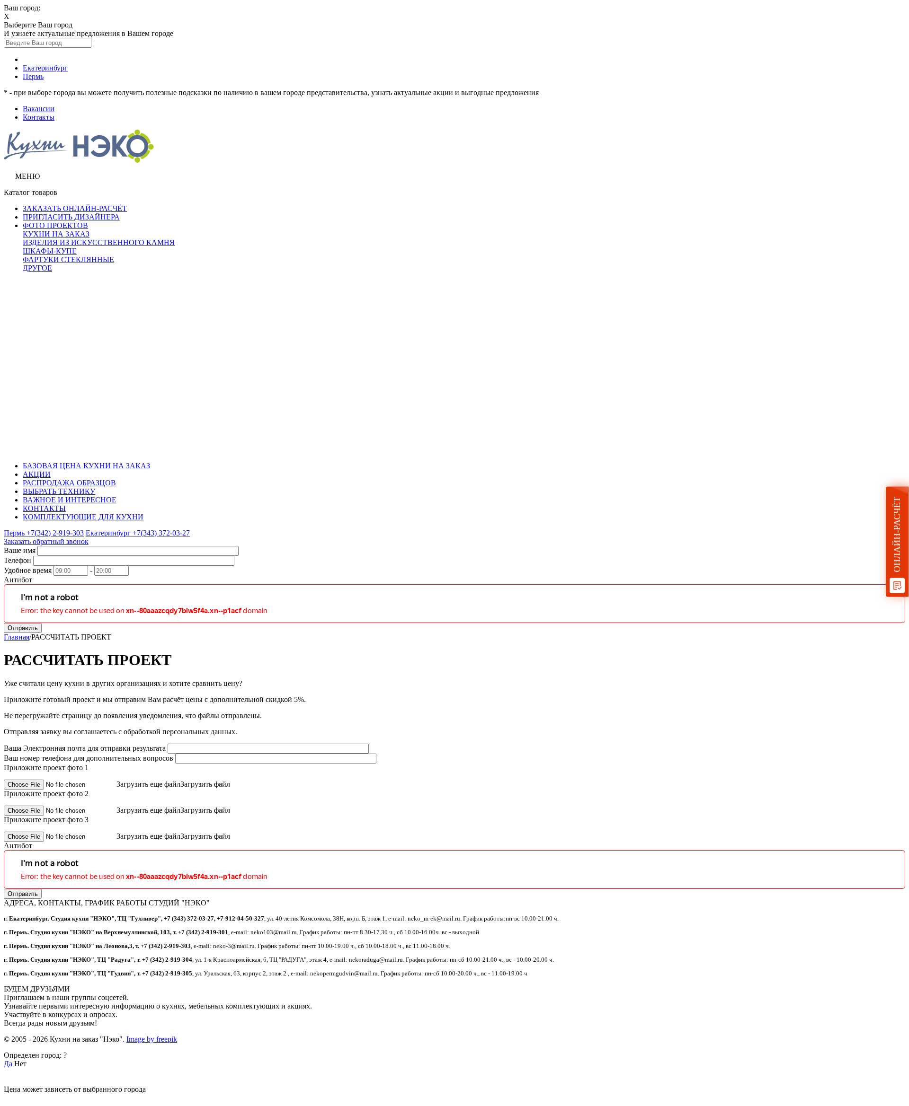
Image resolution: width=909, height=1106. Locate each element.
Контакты (38, 117)
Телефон (17, 560)
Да (8, 1064)
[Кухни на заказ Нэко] (79, 160)
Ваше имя (20, 550)
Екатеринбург (45, 68)
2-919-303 (44, 533)
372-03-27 (138, 533)
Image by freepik (151, 1039)
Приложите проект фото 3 (46, 820)
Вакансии (38, 109)
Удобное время (28, 570)
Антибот (18, 580)
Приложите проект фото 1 (46, 768)
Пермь (33, 76)
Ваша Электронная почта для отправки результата (85, 748)
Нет (20, 1064)
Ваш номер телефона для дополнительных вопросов (88, 758)
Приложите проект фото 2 (46, 794)
